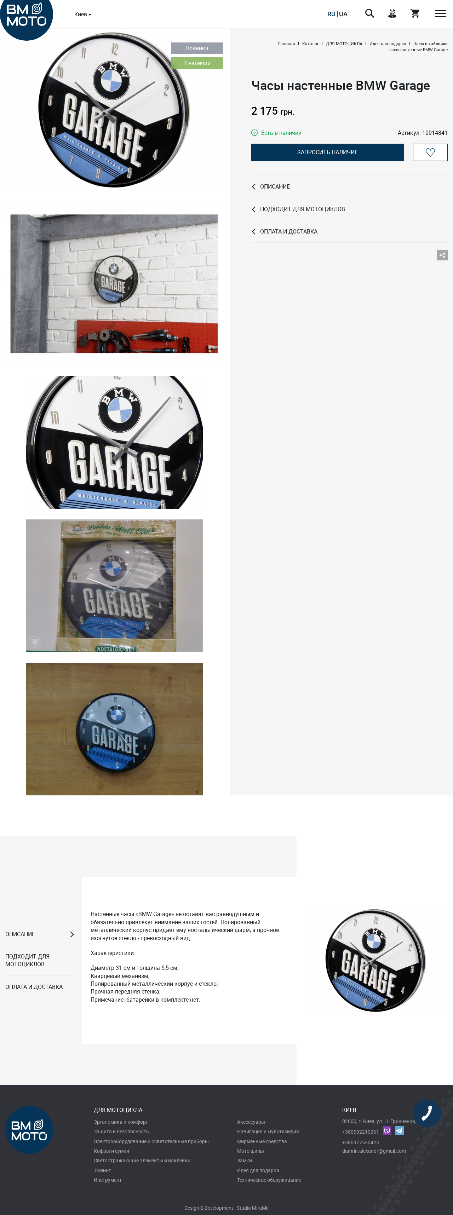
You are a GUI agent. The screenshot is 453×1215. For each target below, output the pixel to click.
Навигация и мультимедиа (268, 1131)
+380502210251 (360, 1131)
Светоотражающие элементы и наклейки (142, 1160)
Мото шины (250, 1150)
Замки (244, 1160)
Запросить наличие (327, 152)
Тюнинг (102, 1170)
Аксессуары (251, 1121)
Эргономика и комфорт (121, 1121)
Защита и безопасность (121, 1131)
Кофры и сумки (111, 1150)
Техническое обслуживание (269, 1179)
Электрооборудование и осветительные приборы (151, 1141)
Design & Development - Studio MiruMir (226, 1207)
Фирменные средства (262, 1141)
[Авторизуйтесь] (430, 152)
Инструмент (108, 1179)
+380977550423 (360, 1142)
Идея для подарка (258, 1170)
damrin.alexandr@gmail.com (374, 1150)
